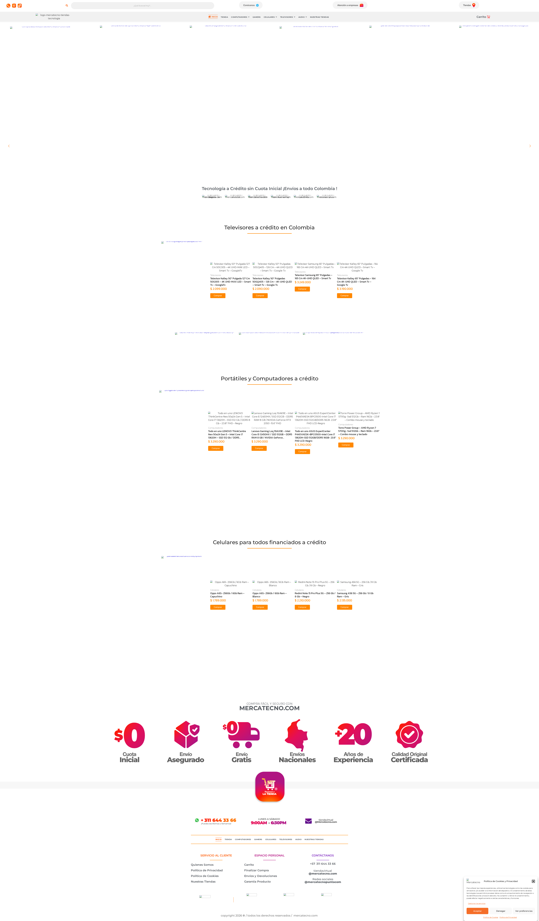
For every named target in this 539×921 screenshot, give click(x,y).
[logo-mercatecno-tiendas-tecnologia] (54, 16)
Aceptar (477, 911)
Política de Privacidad (508, 917)
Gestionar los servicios (476, 903)
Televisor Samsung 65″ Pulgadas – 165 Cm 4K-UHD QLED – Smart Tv (229, 276)
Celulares (214, 590)
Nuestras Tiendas (203, 881)
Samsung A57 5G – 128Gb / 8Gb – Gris (355, 595)
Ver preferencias (524, 911)
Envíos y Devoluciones (260, 876)
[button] (533, 881)
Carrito (249, 864)
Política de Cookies (490, 917)
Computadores (215, 428)
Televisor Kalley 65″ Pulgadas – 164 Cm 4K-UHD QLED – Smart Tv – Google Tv (272, 281)
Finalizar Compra (256, 870)
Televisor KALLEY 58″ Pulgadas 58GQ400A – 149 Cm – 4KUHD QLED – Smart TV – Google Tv (357, 281)
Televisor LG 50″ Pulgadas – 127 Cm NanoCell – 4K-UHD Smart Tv (314, 276)
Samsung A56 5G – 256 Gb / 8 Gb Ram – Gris (271, 595)
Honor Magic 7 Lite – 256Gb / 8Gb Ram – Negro (313, 595)
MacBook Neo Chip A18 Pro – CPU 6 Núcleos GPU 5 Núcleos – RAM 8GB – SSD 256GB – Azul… (358, 431)
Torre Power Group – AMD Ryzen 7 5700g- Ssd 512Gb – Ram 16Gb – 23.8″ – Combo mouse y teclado (315, 431)
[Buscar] (67, 5)
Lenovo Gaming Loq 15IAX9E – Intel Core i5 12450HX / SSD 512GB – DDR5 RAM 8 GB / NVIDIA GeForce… (228, 434)
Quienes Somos (202, 864)
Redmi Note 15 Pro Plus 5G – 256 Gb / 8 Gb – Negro (230, 595)
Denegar (500, 911)
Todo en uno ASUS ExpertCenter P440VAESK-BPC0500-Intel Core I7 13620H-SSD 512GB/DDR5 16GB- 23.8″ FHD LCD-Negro (272, 435)
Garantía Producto (257, 881)
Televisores (215, 272)
